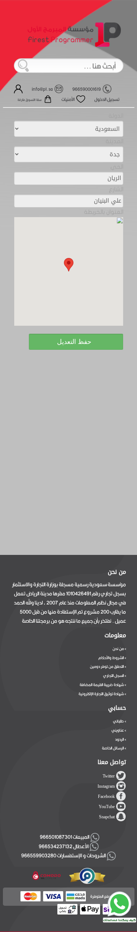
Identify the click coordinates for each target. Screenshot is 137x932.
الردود (119, 739)
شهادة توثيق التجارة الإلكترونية (101, 693)
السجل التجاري (113, 675)
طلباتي (118, 721)
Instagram (106, 786)
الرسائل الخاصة (113, 748)
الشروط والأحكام (111, 657)
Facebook (106, 796)
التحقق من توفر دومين (107, 666)
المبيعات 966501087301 (64, 837)
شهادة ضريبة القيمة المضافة (102, 684)
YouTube (107, 806)
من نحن (118, 648)
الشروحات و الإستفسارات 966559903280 (64, 855)
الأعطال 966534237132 (64, 846)
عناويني (117, 730)
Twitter (109, 776)
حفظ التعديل (74, 341)
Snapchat (107, 816)
